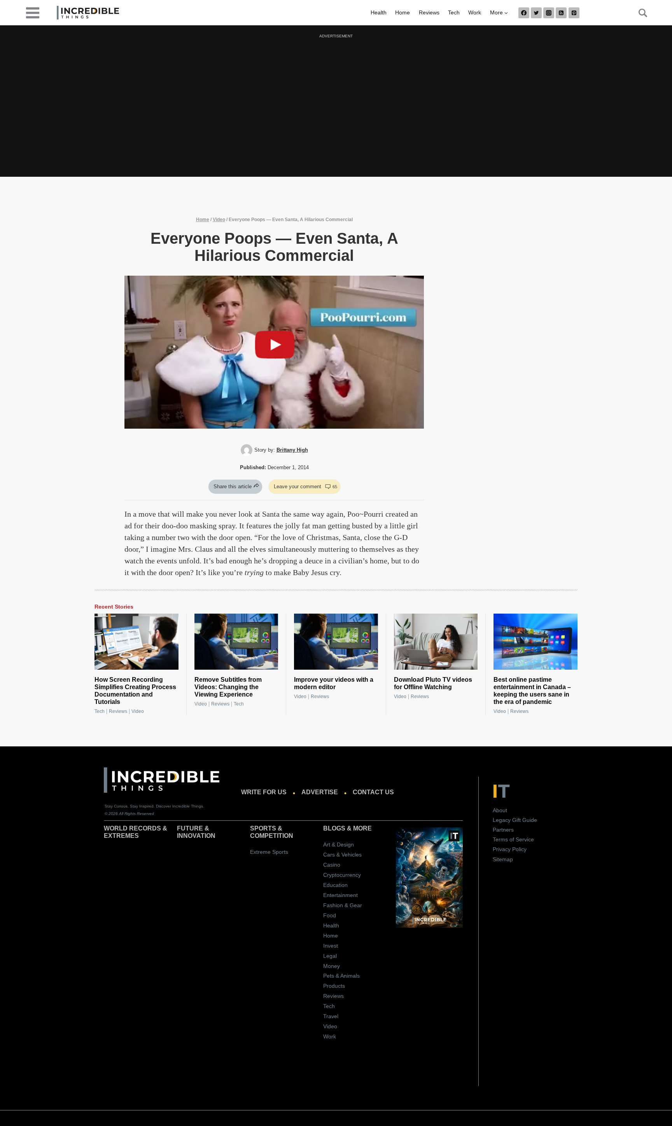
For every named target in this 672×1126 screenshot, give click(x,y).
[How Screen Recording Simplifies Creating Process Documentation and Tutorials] (136, 642)
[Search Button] (638, 13)
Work (474, 12)
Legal (330, 956)
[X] (536, 12)
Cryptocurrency (342, 875)
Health (379, 12)
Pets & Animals (341, 976)
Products (334, 986)
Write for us (264, 792)
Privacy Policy (510, 849)
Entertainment (340, 895)
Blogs (334, 828)
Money (331, 966)
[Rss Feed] (561, 12)
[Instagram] (548, 12)
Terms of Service (513, 839)
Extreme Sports (269, 852)
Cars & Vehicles (342, 855)
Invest (330, 946)
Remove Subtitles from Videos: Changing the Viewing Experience (228, 687)
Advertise (319, 792)
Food (329, 915)
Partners (503, 830)
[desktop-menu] (32, 12)
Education (335, 885)
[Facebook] (523, 12)
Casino (331, 865)
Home (402, 12)
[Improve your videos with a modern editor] (336, 642)
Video (219, 219)
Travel (330, 1016)
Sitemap (503, 859)
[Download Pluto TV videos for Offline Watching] (436, 642)
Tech (454, 12)
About (500, 810)
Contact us (373, 792)
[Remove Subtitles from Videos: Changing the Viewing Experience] (236, 642)
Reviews (429, 12)
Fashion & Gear (342, 905)
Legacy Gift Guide (515, 820)
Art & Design (338, 844)
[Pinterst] (574, 12)
